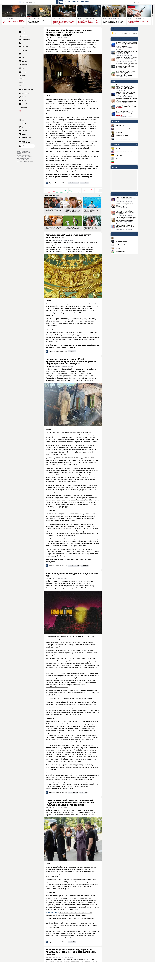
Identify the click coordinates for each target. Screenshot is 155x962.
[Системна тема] (20, 2)
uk (134, 2)
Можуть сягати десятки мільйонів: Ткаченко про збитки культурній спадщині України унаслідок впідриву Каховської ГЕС (69, 176)
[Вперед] (152, 15)
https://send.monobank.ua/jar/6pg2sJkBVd (77, 698)
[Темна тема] (23, 2)
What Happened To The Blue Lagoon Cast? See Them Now (90, 228)
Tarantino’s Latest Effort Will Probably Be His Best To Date (53, 228)
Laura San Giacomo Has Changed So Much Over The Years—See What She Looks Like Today (72, 211)
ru (138, 2)
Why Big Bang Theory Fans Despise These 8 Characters (53, 209)
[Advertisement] (124, 180)
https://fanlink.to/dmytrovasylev (57, 687)
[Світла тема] (17, 2)
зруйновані (75, 141)
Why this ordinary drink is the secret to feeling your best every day (91, 210)
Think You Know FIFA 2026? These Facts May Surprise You (72, 228)
